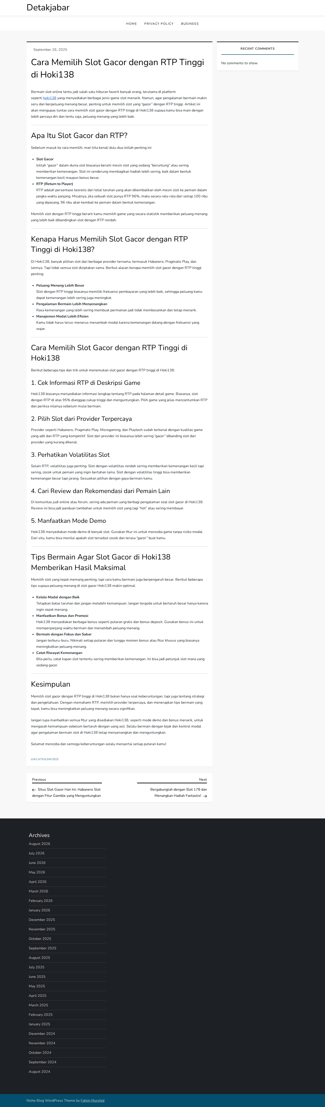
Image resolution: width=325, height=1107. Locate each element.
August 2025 (39, 957)
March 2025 (38, 1005)
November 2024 (42, 1043)
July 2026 (36, 853)
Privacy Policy (159, 24)
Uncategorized (45, 759)
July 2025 (36, 967)
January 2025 (39, 1024)
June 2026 (37, 862)
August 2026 (39, 843)
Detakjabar (48, 7)
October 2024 (40, 1052)
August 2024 (39, 1071)
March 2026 (38, 891)
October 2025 (40, 938)
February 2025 (41, 1014)
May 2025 (37, 986)
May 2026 (37, 872)
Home (131, 24)
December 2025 (42, 919)
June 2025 (37, 976)
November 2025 (42, 929)
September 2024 (42, 1062)
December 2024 (42, 1033)
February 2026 (41, 900)
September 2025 (42, 948)
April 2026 (37, 881)
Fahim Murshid (92, 1100)
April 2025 (37, 995)
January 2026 (39, 910)
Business (190, 24)
